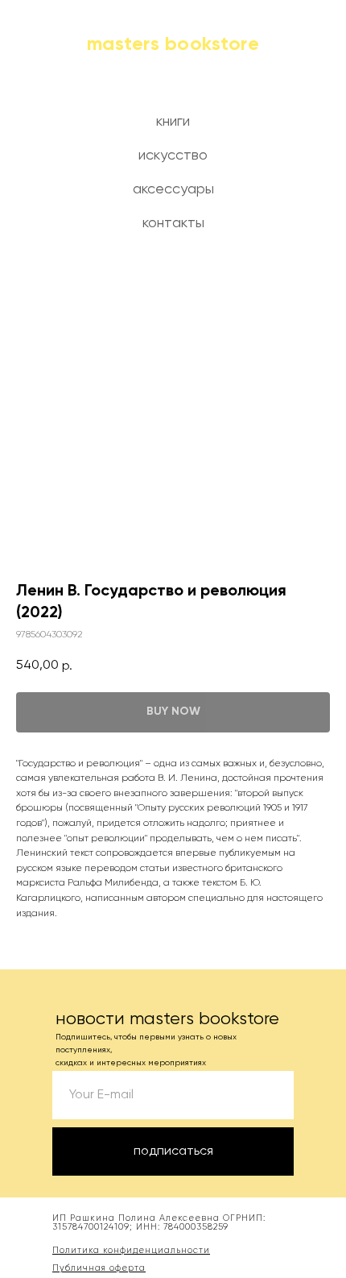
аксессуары (173, 189)
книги (173, 121)
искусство (173, 155)
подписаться (173, 1151)
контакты (173, 223)
